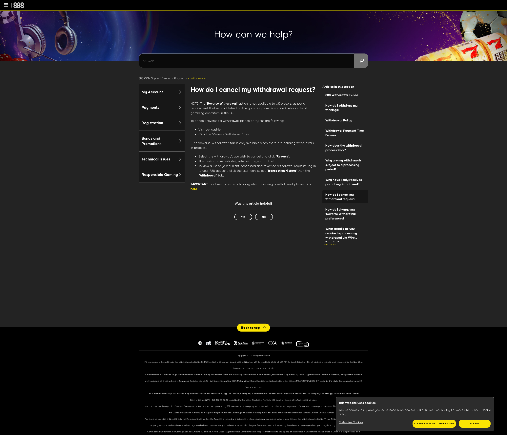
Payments (180, 78)
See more (329, 244)
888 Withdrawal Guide (341, 95)
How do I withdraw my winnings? (341, 108)
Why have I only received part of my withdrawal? (343, 182)
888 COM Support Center (154, 78)
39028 (270, 368)
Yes (243, 217)
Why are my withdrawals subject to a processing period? (343, 164)
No (264, 217)
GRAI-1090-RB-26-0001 (216, 400)
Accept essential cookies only (434, 424)
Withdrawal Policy (338, 120)
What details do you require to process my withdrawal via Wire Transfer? (341, 234)
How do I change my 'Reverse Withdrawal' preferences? (340, 214)
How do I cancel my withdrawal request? (340, 197)
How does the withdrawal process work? (343, 148)
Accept (475, 424)
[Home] (18, 5)
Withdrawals (199, 78)
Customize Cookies (351, 422)
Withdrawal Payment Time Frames (344, 133)
